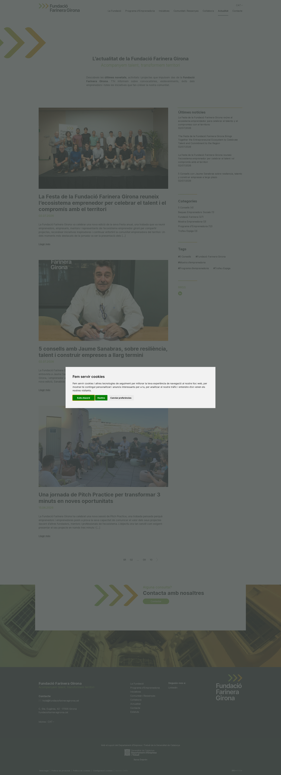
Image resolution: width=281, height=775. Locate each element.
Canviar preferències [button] (120, 398)
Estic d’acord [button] (83, 398)
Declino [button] (101, 398)
